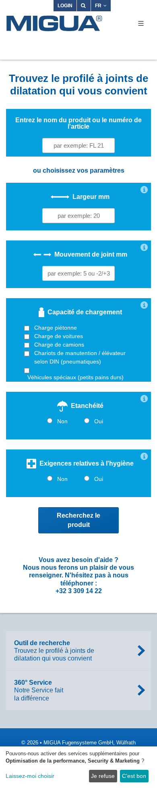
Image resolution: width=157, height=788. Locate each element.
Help (144, 189)
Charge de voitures (58, 336)
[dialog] (78, 767)
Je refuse (103, 776)
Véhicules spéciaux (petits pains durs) (75, 377)
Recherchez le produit (78, 520)
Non (62, 421)
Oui (98, 421)
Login (65, 5)
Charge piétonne (55, 327)
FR (98, 5)
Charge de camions (59, 344)
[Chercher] (84, 5)
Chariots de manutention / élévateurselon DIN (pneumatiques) (80, 357)
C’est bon (134, 776)
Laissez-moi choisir (30, 776)
